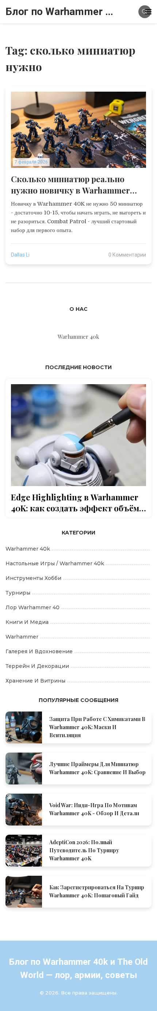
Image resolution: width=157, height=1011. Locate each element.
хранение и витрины (35, 680)
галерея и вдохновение (39, 651)
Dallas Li (20, 255)
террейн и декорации (37, 666)
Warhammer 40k (27, 548)
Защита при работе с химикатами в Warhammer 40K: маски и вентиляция (97, 727)
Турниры (17, 592)
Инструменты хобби (33, 578)
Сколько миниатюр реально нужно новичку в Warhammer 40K (70, 184)
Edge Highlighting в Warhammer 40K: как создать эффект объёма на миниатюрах (77, 503)
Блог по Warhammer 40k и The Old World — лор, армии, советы (60, 11)
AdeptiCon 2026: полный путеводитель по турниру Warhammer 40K (84, 850)
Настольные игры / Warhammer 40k (54, 563)
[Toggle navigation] (148, 11)
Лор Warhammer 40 (32, 607)
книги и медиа (27, 622)
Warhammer (21, 636)
